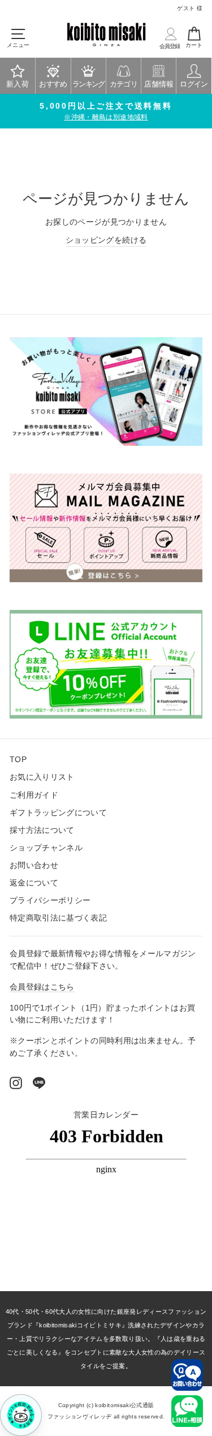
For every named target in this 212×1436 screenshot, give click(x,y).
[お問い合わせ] (187, 1375)
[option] (106, 111)
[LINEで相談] (187, 1411)
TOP (18, 759)
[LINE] (39, 1083)
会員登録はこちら (42, 987)
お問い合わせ (34, 865)
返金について (34, 883)
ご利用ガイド (34, 795)
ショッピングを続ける (106, 240)
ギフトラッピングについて (58, 813)
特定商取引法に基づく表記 (58, 918)
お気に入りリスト (42, 777)
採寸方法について (42, 830)
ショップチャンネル (46, 848)
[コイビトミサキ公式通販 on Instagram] (16, 1083)
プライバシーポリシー (50, 900)
